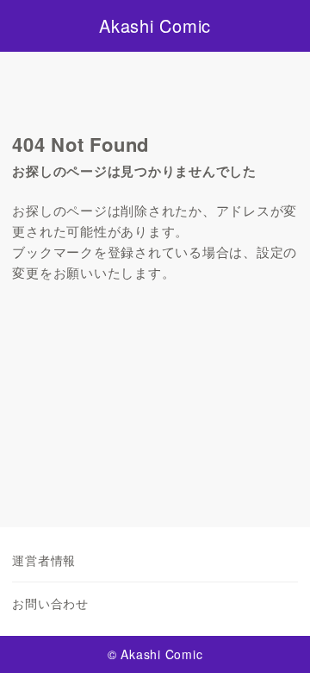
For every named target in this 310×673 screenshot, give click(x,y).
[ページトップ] (275, 638)
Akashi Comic (155, 26)
